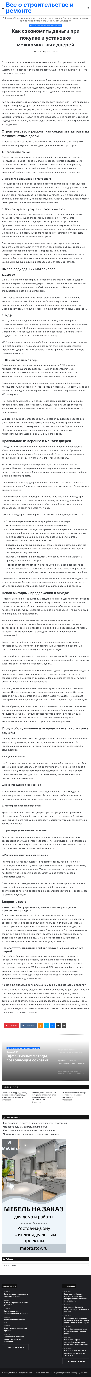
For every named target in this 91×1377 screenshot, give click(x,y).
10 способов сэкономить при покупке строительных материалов (74, 1095)
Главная (9, 18)
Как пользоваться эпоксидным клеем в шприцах (29, 1130)
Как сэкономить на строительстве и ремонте (38, 18)
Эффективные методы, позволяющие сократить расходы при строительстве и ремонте (29, 1058)
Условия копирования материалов (49, 1373)
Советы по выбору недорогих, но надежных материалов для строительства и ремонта (14, 1095)
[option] (45, 1057)
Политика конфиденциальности (75, 1373)
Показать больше (15, 1347)
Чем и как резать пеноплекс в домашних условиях (31, 1134)
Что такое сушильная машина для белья (25, 1126)
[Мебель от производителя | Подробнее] (34, 1252)
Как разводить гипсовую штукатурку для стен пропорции (35, 1123)
